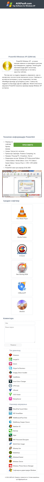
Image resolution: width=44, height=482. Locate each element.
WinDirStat (16, 453)
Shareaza (16, 355)
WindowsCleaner (18, 457)
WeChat (15, 431)
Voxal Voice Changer (19, 381)
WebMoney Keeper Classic (21, 422)
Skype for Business (19, 368)
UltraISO (22, 311)
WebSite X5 (16, 426)
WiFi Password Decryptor (21, 439)
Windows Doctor (18, 461)
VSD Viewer (17, 394)
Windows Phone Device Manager (23, 466)
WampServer (17, 399)
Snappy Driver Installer (20, 373)
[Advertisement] (22, 32)
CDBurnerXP (22, 293)
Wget (14, 435)
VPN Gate (16, 386)
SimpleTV (16, 359)
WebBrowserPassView (20, 418)
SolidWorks (16, 377)
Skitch (15, 364)
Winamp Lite (17, 448)
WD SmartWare (18, 413)
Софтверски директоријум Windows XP (24, 470)
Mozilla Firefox (22, 237)
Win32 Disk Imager (19, 444)
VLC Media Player (22, 218)
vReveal (15, 390)
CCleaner (22, 256)
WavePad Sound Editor (20, 409)
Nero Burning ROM (22, 274)
